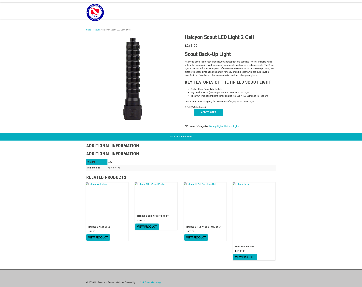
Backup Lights (216, 126)
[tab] (181, 136)
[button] (272, 11)
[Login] (268, 10)
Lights (236, 126)
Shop (88, 30)
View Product (98, 237)
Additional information (181, 136)
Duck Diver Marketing (150, 282)
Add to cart (208, 112)
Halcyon (97, 30)
